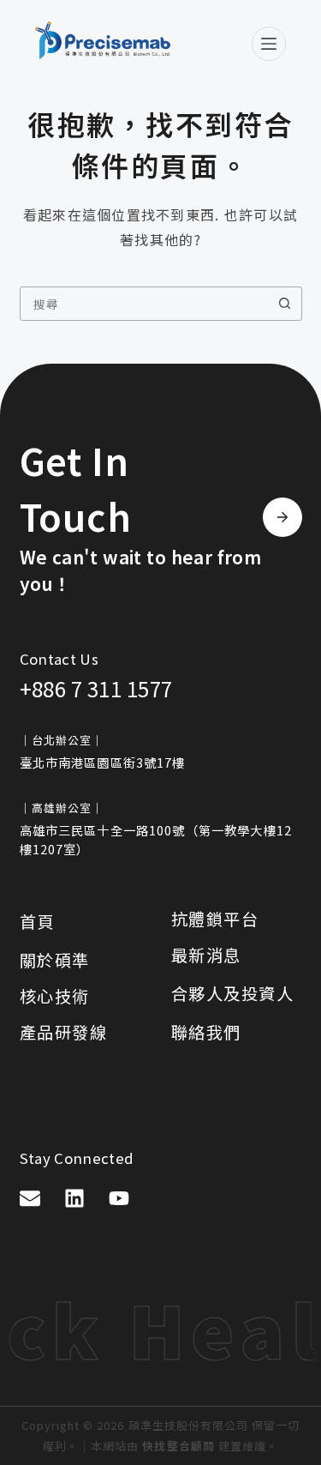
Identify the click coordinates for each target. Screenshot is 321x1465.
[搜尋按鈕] (285, 303)
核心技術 (55, 996)
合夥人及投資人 (232, 993)
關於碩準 (55, 960)
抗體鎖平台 (215, 919)
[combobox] (145, 303)
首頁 (37, 921)
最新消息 (206, 955)
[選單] (269, 44)
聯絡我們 (206, 1032)
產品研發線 (64, 1032)
